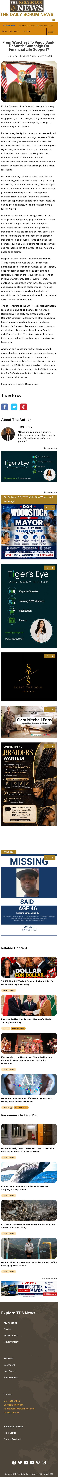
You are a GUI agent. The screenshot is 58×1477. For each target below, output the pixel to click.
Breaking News (28, 56)
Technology (7, 1108)
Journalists (9, 1365)
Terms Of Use (11, 1335)
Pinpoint (6, 1028)
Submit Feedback (13, 1439)
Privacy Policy (11, 1341)
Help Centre (10, 1432)
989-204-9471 (11, 1412)
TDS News (25, 427)
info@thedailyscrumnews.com (19, 1408)
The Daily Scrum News (26, 14)
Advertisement (11, 1377)
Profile (7, 1329)
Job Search (10, 1371)
